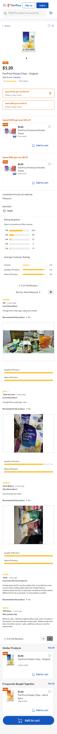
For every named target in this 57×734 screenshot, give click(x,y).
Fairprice (17, 77)
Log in (42, 5)
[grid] (28, 136)
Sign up (28, 5)
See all (51, 647)
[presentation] (28, 341)
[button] (52, 26)
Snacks (7, 26)
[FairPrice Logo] (14, 5)
